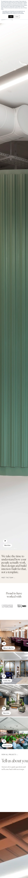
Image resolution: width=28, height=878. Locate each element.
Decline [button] (17, 16)
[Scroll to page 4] (16, 548)
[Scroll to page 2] (13, 548)
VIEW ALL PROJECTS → (9, 754)
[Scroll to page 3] (14, 548)
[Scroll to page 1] (12, 548)
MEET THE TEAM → (8, 577)
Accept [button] (11, 16)
